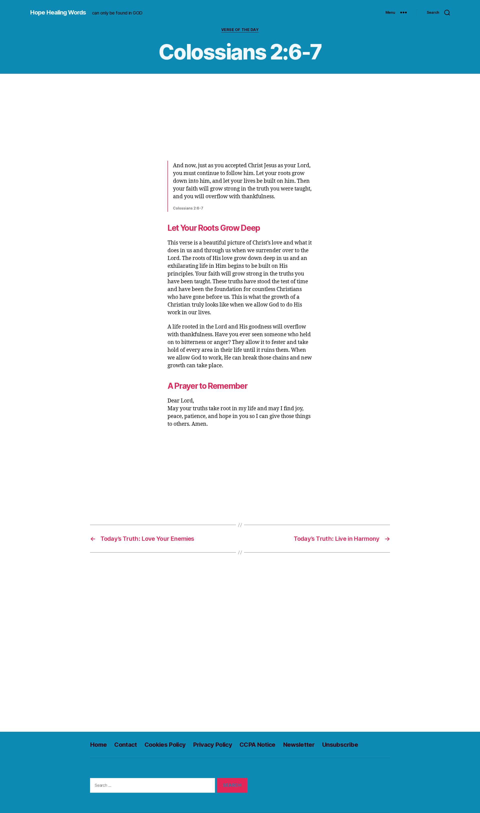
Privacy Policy (212, 744)
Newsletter (298, 744)
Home (98, 744)
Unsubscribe (340, 744)
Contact (125, 744)
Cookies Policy (165, 744)
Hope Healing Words (58, 13)
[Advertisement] (240, 116)
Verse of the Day (240, 30)
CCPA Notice (258, 744)
